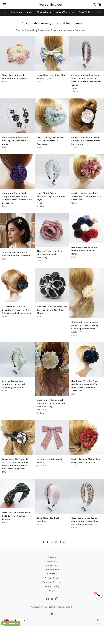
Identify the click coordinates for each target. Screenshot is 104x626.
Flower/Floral (44, 12)
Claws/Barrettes (65, 12)
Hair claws (16, 12)
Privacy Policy (52, 578)
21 (56, 542)
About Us (52, 561)
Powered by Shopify (63, 606)
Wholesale (52, 574)
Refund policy (52, 586)
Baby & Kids (85, 12)
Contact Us (52, 565)
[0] (98, 596)
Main (29, 12)
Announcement (52, 569)
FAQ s (52, 590)
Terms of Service (52, 582)
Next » (63, 542)
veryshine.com (52, 4)
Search (52, 557)
